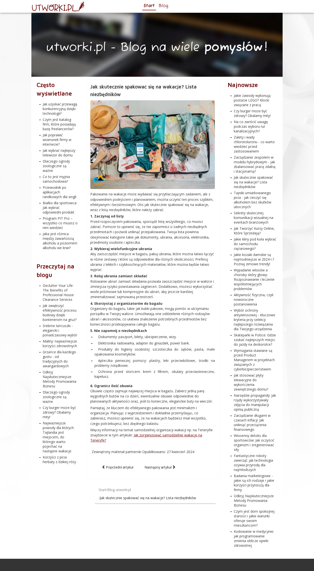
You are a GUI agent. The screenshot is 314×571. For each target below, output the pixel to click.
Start (149, 6)
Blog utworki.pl (119, 489)
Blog (163, 6)
